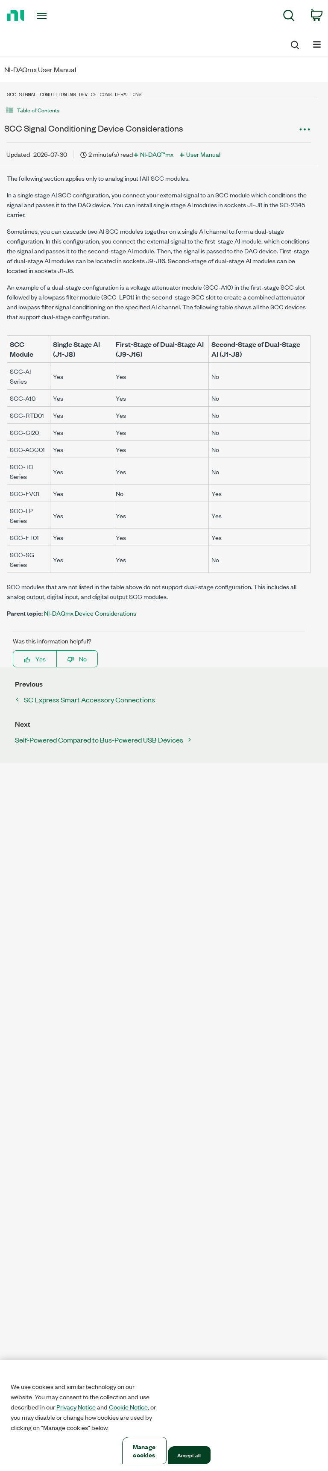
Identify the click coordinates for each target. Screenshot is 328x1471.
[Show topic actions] (304, 129)
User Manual (203, 154)
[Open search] (294, 44)
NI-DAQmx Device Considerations (90, 612)
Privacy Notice (76, 1407)
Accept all (189, 1454)
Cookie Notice (128, 1407)
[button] (158, 110)
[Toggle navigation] (51, 15)
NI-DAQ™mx (156, 154)
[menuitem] (289, 16)
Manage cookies (144, 1450)
